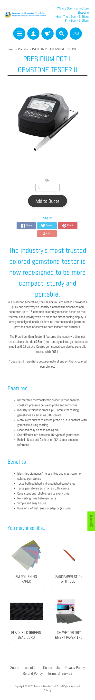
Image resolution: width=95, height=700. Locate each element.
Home (11, 49)
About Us (31, 667)
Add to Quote (47, 201)
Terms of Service (60, 673)
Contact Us (51, 667)
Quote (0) (91, 521)
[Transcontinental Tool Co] (26, 14)
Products (23, 49)
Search (15, 667)
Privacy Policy (75, 667)
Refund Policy (33, 673)
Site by (47, 690)
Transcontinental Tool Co (46, 686)
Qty (47, 180)
